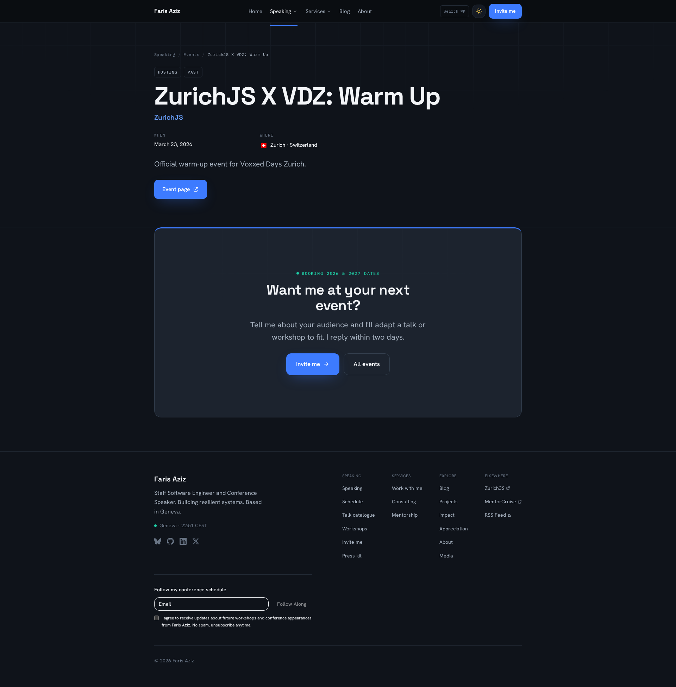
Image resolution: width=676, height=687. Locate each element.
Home (255, 11)
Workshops (354, 528)
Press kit (352, 556)
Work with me (407, 488)
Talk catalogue (358, 515)
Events (191, 54)
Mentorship (405, 515)
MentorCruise (500, 501)
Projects (448, 501)
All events (366, 364)
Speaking (280, 11)
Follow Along (291, 604)
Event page (176, 189)
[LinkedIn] (183, 541)
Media (446, 556)
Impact (447, 515)
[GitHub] (170, 541)
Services (315, 11)
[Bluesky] (157, 541)
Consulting (404, 501)
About (365, 11)
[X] (195, 541)
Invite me (505, 11)
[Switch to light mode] (479, 11)
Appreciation (453, 528)
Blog (344, 11)
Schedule (352, 501)
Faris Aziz (170, 479)
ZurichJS (495, 488)
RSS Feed (495, 515)
